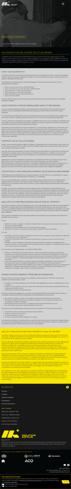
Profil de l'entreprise (8, 404)
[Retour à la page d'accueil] (19, 437)
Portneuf (4, 446)
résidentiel (5, 444)
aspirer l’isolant (17, 60)
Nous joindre (6, 408)
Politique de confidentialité (53, 470)
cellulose (46, 58)
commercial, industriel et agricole (30, 442)
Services (4, 391)
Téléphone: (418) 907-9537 (10, 412)
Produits (4, 394)
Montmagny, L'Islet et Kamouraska (51, 444)
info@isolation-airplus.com (10, 418)
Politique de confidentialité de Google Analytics (31, 481)
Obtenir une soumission (9, 421)
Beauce (13, 446)
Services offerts (10, 44)
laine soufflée (33, 58)
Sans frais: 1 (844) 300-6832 (11, 415)
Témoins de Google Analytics (11, 486)
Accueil (3, 44)
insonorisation (59, 354)
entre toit (54, 56)
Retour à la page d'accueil (10, 2)
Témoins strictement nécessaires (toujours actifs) (16, 484)
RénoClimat (32, 263)
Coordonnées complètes (9, 424)
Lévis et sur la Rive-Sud (21, 444)
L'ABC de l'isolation (8, 397)
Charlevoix (34, 444)
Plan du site (66, 470)
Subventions (6, 401)
